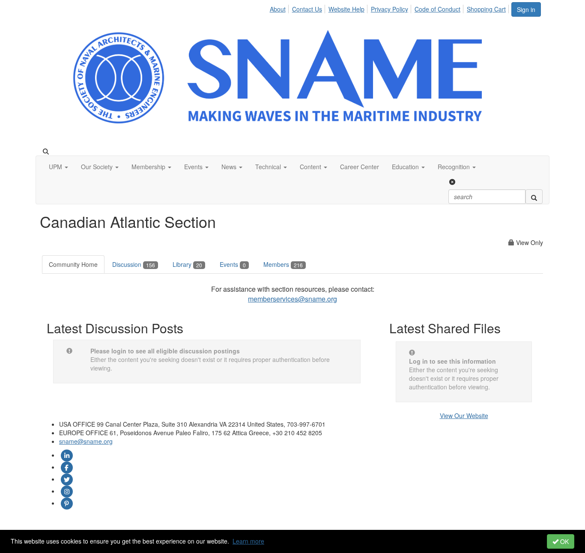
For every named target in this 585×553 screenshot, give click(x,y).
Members (283, 264)
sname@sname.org (86, 441)
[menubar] (390, 7)
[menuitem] (280, 7)
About (278, 9)
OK (563, 541)
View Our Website (464, 415)
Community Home (73, 264)
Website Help (346, 9)
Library (187, 264)
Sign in (526, 9)
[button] (58, 166)
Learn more (248, 541)
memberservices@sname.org (292, 299)
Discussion (133, 264)
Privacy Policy (389, 9)
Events (233, 264)
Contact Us (307, 9)
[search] (534, 196)
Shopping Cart (486, 9)
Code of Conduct (437, 9)
